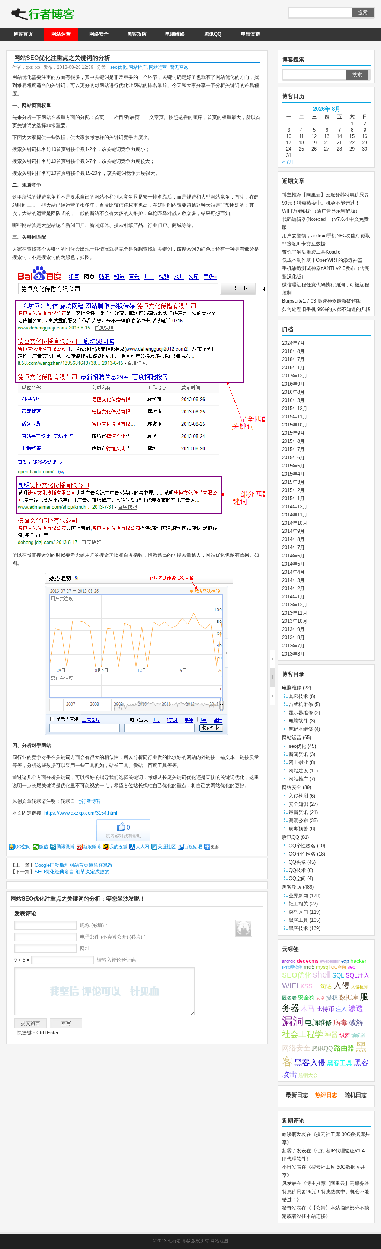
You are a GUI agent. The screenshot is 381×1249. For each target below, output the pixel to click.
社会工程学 (302, 1034)
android (288, 961)
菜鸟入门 (298, 912)
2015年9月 (293, 433)
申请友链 (250, 34)
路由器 (344, 1048)
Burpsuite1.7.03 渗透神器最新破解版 (321, 301)
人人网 (142, 846)
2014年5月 (293, 564)
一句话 (323, 986)
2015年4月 (293, 474)
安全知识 (298, 804)
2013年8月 (293, 637)
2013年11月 (294, 613)
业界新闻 (298, 895)
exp (345, 961)
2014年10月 (294, 523)
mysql (323, 967)
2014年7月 (293, 547)
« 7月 (288, 162)
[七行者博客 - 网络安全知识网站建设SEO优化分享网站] (42, 15)
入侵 (341, 985)
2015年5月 (293, 466)
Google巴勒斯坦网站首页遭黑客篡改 (74, 865)
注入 (341, 1009)
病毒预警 (298, 828)
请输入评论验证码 (116, 960)
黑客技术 (298, 928)
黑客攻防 (137, 34)
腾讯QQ (212, 34)
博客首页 (23, 34)
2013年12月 (294, 605)
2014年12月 (294, 506)
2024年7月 (293, 343)
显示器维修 (301, 712)
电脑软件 (298, 721)
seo (351, 967)
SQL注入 (357, 975)
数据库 (348, 997)
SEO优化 (296, 975)
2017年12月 (294, 376)
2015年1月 (293, 498)
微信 (43, 846)
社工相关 (298, 904)
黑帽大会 (308, 1075)
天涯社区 (167, 846)
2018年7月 (293, 359)
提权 (332, 997)
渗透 (355, 1008)
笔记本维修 (301, 729)
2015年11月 (294, 416)
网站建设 (298, 770)
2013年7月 (293, 645)
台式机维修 (301, 704)
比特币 (325, 1008)
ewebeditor (330, 961)
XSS (306, 986)
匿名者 (289, 998)
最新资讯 (298, 812)
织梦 (344, 1035)
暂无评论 (179, 67)
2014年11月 (294, 515)
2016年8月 (293, 392)
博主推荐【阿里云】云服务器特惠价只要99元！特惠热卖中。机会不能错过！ (325, 1192)
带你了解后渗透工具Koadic (311, 252)
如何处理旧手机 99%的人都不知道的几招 (326, 309)
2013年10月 (294, 621)
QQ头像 (297, 862)
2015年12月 (294, 408)
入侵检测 (298, 796)
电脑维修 (175, 34)
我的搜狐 (118, 846)
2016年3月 (293, 400)
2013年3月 (293, 654)
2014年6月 (293, 555)
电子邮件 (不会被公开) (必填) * (112, 937)
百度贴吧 (193, 846)
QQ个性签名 (302, 846)
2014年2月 (293, 588)
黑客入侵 (310, 1062)
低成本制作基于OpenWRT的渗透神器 (322, 260)
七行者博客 (88, 801)
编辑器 (358, 1035)
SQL (338, 975)
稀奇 (287, 1208)
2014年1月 (293, 596)
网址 (85, 948)
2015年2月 (293, 490)
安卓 (320, 998)
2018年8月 (293, 351)
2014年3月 (293, 580)
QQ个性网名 (302, 854)
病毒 (340, 1022)
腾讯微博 (65, 846)
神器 (331, 1035)
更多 (215, 846)
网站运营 (61, 34)
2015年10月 (294, 425)
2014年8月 (293, 539)
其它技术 (298, 696)
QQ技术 (297, 870)
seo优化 (118, 67)
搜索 (363, 12)
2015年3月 (293, 482)
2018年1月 (293, 367)
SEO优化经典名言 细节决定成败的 (72, 872)
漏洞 (293, 1021)
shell (322, 974)
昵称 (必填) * (93, 925)
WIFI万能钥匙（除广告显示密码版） (321, 211)
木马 (308, 1008)
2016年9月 (293, 384)
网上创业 (298, 762)
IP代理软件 (292, 967)
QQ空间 (23, 846)
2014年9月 (293, 531)
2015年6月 (293, 457)
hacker (358, 961)
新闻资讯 (298, 754)
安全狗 (306, 998)
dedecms (307, 961)
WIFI (290, 985)
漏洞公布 (298, 820)
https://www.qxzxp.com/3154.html (80, 813)
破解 (356, 1022)
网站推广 (138, 67)
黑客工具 (298, 920)
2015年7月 (293, 449)
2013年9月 (293, 629)
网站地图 (219, 1240)
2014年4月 (293, 572)
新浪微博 (92, 846)
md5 (309, 967)
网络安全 (99, 34)
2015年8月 (293, 441)
